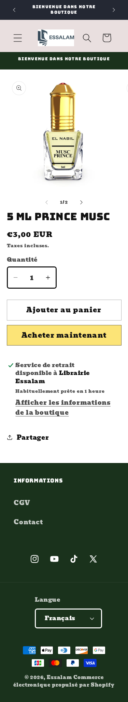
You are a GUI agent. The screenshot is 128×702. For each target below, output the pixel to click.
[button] (17, 38)
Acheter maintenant (64, 335)
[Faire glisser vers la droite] (81, 202)
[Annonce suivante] (114, 9)
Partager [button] (33, 437)
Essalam (59, 677)
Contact (28, 522)
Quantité (22, 260)
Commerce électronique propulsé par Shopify (64, 681)
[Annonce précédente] (14, 9)
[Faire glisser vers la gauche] (46, 202)
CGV (22, 503)
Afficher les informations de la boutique (63, 407)
